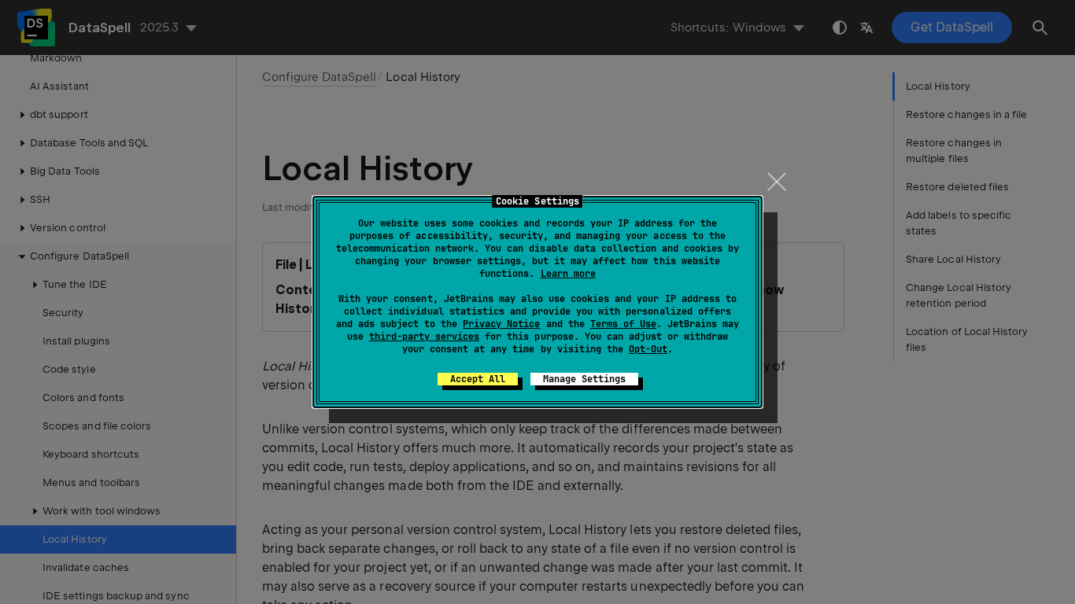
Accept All (477, 379)
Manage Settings (584, 379)
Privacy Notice (501, 324)
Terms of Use (623, 324)
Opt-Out (648, 349)
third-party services (424, 336)
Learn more (568, 273)
